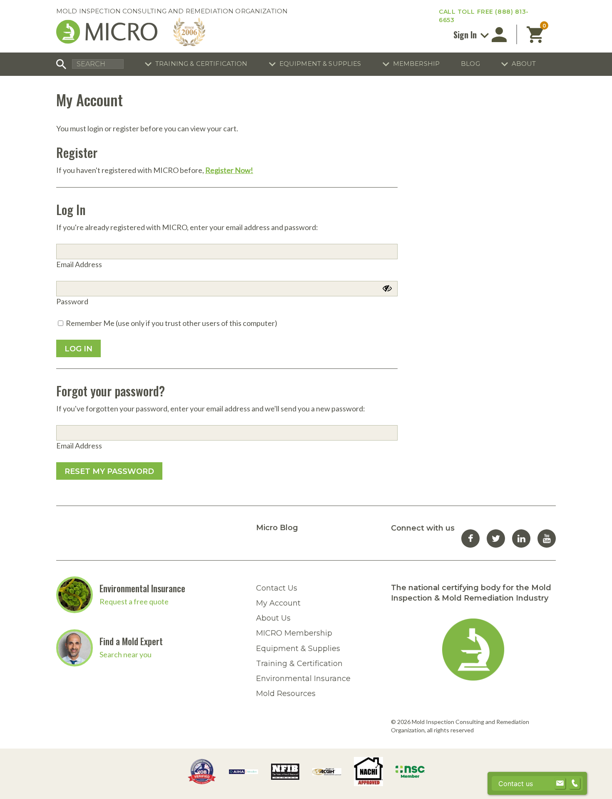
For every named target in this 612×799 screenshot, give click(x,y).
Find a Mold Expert (131, 641)
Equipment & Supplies (320, 64)
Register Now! (229, 170)
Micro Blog (277, 527)
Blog (470, 64)
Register (76, 152)
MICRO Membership (294, 633)
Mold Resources (286, 693)
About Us (273, 618)
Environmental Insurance (142, 588)
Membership (416, 64)
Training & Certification (201, 64)
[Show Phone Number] (574, 783)
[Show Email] (560, 783)
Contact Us (276, 588)
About (524, 64)
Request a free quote (134, 601)
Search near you (126, 654)
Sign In (466, 34)
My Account (278, 603)
